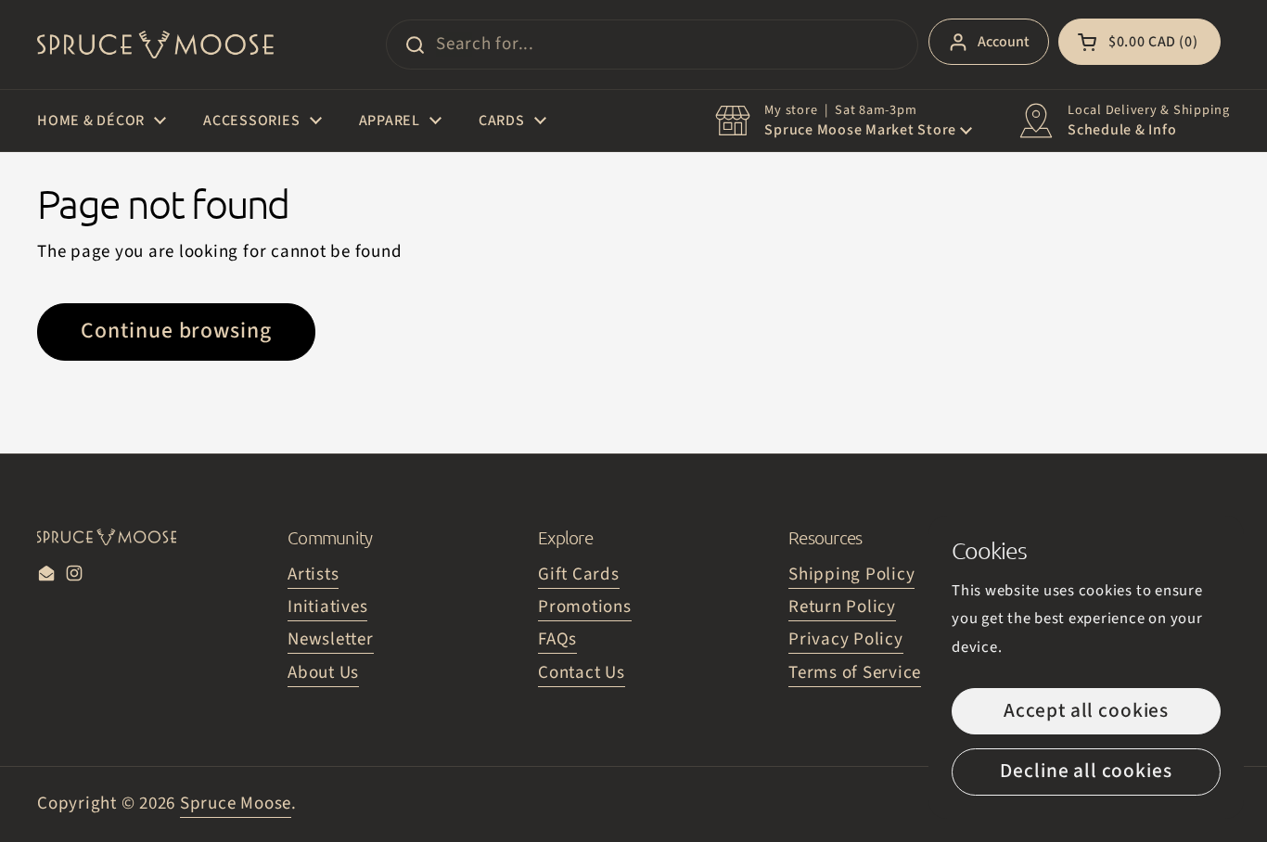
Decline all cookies (1085, 771)
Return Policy (842, 606)
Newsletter (331, 639)
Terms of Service (854, 672)
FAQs (557, 639)
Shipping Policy (851, 574)
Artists (313, 574)
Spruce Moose (235, 803)
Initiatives (327, 606)
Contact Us (581, 672)
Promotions (585, 606)
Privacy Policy (845, 639)
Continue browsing (176, 331)
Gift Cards (579, 574)
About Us (323, 672)
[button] (1139, 42)
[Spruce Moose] (155, 44)
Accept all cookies (1086, 710)
